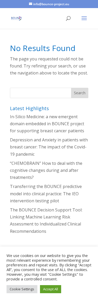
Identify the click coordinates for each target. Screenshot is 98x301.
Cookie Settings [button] (22, 289)
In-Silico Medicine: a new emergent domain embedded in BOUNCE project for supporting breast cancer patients (47, 124)
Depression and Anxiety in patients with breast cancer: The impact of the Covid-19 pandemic (49, 147)
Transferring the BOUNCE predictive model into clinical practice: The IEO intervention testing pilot (46, 193)
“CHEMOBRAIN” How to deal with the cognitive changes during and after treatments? (46, 170)
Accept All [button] (50, 289)
